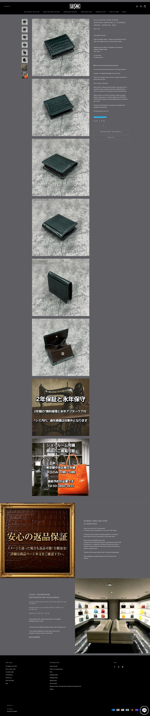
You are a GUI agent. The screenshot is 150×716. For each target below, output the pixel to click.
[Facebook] (99, 121)
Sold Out (111, 137)
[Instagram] (118, 667)
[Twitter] (101, 121)
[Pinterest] (103, 121)
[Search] (141, 6)
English (6, 6)
